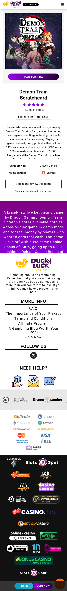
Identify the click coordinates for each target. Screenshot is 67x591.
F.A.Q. (33, 308)
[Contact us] (34, 387)
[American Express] (21, 443)
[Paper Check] (33, 449)
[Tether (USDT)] (45, 424)
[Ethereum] (21, 424)
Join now (43, 585)
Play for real (33, 76)
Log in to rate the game (33, 117)
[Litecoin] (45, 418)
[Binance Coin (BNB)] (45, 431)
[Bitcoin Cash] (21, 431)
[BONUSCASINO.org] (33, 565)
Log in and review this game (33, 183)
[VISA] (45, 437)
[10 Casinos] (36, 553)
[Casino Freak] (53, 553)
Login (23, 585)
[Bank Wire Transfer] (45, 443)
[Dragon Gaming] (47, 400)
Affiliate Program (33, 323)
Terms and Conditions (33, 318)
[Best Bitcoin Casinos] (48, 541)
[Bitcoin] (21, 418)
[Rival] (21, 400)
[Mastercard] (21, 437)
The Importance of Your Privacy (33, 313)
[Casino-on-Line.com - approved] (17, 553)
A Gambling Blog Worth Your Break (33, 330)
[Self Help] (18, 387)
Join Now (33, 337)
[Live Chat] (49, 387)
